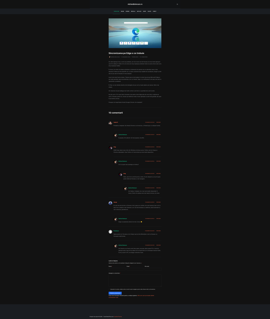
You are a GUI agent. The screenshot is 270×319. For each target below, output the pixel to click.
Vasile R (116, 122)
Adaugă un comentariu (115, 273)
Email (128, 266)
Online (122, 11)
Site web (147, 266)
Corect (154, 11)
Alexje (115, 202)
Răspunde (158, 122)
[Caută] (177, 4)
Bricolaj (133, 11)
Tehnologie (116, 11)
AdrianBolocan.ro (135, 4)
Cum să (149, 11)
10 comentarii (144, 57)
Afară (144, 11)
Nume (110, 266)
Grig (115, 147)
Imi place (139, 11)
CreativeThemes (118, 316)
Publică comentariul (115, 293)
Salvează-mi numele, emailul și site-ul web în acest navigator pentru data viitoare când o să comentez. (132, 289)
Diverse (127, 11)
